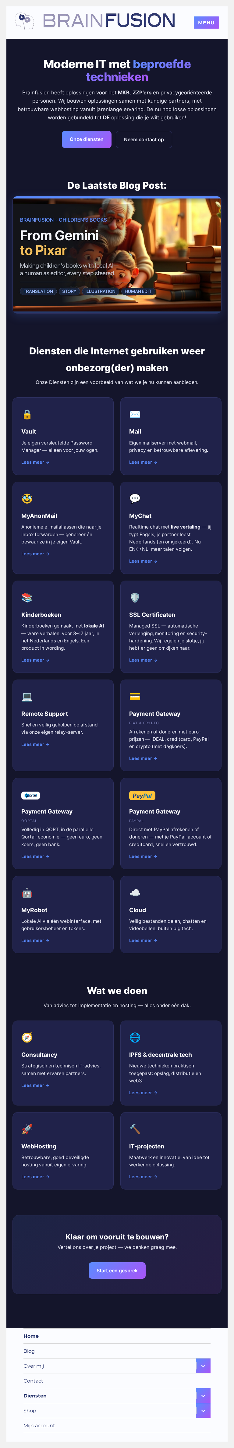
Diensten (35, 1396)
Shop (29, 1411)
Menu (206, 23)
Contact (33, 1381)
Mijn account (39, 1426)
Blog (29, 1351)
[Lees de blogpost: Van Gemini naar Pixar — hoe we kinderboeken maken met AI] (117, 254)
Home (31, 1336)
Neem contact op (144, 139)
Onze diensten (87, 139)
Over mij (33, 1366)
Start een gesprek (117, 1270)
